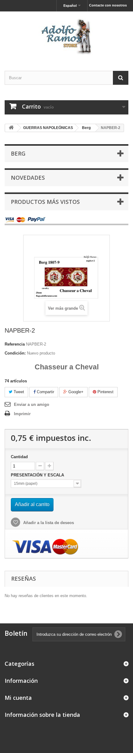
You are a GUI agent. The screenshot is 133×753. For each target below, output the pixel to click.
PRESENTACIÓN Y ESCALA (38, 475)
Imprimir (22, 413)
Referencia (15, 344)
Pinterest (105, 391)
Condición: (15, 353)
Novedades (28, 177)
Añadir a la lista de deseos (48, 522)
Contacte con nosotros (108, 5)
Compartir (45, 391)
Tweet (18, 391)
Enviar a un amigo (31, 404)
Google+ (75, 391)
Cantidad (19, 456)
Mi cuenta (18, 697)
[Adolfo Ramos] (66, 35)
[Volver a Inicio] (11, 128)
